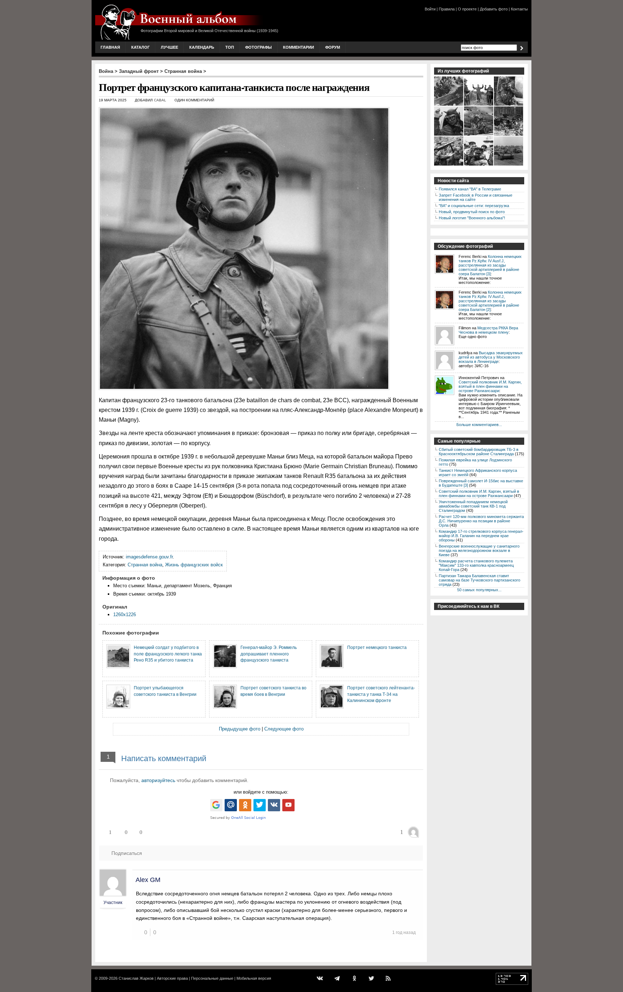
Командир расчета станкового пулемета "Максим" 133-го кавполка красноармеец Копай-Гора (476, 565)
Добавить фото (494, 9)
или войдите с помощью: (261, 792)
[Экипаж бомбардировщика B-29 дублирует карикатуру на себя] (479, 135)
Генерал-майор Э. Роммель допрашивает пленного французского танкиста (268, 653)
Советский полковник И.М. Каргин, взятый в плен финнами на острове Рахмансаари (490, 386)
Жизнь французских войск (194, 564)
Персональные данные (212, 978)
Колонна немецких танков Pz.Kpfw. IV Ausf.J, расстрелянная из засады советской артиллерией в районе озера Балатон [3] (490, 265)
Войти (430, 9)
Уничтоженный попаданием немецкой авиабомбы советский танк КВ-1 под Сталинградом (473, 506)
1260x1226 (124, 614)
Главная (110, 47)
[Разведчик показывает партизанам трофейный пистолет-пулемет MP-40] (449, 165)
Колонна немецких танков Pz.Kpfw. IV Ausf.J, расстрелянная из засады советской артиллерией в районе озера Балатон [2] (490, 301)
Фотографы (258, 47)
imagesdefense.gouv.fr (149, 556)
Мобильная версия (254, 978)
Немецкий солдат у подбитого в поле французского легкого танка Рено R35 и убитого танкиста (168, 653)
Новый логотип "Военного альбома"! (472, 218)
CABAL (160, 100)
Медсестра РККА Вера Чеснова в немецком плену (488, 330)
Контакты (519, 9)
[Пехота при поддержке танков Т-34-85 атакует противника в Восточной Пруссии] (509, 135)
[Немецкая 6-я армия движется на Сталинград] (509, 165)
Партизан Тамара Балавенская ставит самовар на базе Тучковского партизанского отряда (479, 580)
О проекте (467, 9)
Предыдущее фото (239, 729)
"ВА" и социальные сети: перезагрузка (474, 205)
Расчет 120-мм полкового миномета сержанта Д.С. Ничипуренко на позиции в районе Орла (481, 520)
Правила (447, 9)
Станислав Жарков (136, 978)
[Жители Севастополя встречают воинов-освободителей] (479, 165)
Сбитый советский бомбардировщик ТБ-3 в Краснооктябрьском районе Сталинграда (478, 451)
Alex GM (148, 879)
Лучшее (169, 47)
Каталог (140, 47)
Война (106, 71)
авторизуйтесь (158, 780)
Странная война (183, 71)
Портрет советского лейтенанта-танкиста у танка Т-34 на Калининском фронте (381, 694)
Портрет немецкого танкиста (377, 647)
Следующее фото (284, 729)
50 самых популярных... (479, 590)
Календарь (201, 47)
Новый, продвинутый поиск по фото (472, 212)
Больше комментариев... (479, 424)
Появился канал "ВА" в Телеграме (470, 189)
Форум (332, 47)
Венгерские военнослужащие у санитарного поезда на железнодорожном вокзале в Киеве (479, 550)
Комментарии (298, 47)
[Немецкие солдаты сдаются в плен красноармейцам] (479, 105)
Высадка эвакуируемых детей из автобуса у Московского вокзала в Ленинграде (491, 357)
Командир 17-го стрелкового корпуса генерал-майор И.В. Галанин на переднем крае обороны (481, 535)
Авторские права (172, 978)
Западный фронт (139, 71)
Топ (229, 47)
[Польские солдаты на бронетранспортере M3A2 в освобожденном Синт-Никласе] (449, 105)
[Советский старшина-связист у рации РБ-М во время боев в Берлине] (509, 105)
